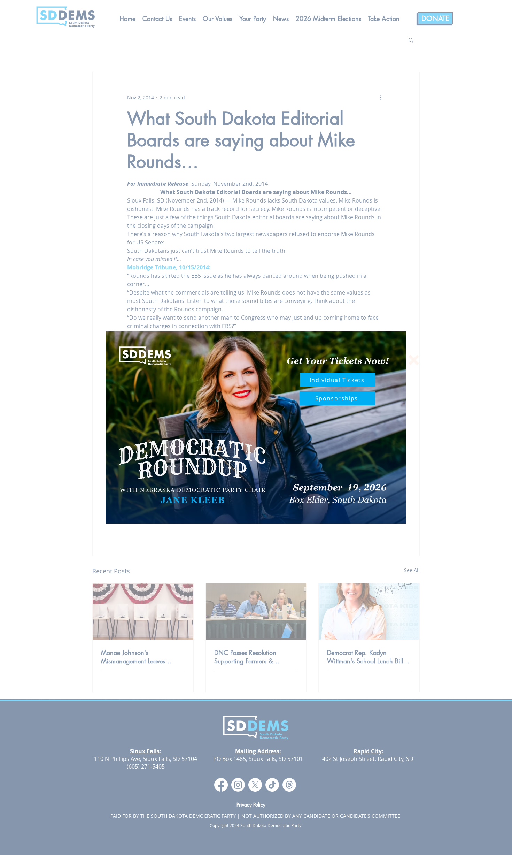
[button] (414, 360)
